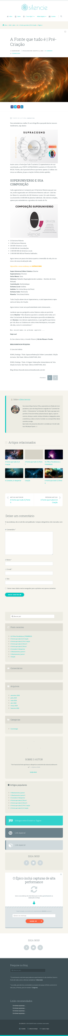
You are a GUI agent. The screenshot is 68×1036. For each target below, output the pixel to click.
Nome (9, 560)
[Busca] (59, 14)
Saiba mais (33, 772)
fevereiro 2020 (15, 708)
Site (8, 579)
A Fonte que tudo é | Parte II (20, 500)
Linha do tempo (33, 1028)
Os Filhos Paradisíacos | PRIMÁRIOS (21, 636)
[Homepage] (34, 7)
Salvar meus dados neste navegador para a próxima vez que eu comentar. (31, 588)
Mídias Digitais (41, 16)
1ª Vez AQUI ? (29, 16)
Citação (27, 481)
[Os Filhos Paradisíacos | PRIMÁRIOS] (54, 459)
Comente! (49, 51)
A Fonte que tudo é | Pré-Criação (20, 641)
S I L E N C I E (22, 1023)
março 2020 (14, 705)
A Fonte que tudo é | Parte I (19, 646)
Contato (53, 16)
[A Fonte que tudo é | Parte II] (54, 478)
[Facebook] (26, 863)
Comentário (11, 530)
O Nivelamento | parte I (18, 654)
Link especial (20, 833)
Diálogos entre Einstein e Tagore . (28, 821)
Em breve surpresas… (19, 1005)
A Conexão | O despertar (13, 481)
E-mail (9, 569)
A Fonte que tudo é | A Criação (49, 500)
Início (10, 16)
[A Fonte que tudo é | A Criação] (14, 459)
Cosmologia (16, 53)
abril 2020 (13, 703)
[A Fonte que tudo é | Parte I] (34, 451)
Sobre (19, 16)
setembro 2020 (15, 695)
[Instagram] (40, 863)
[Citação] (34, 478)
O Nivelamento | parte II (18, 651)
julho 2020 (14, 698)
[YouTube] (33, 863)
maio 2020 (14, 700)
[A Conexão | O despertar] (14, 478)
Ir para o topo (45, 1028)
